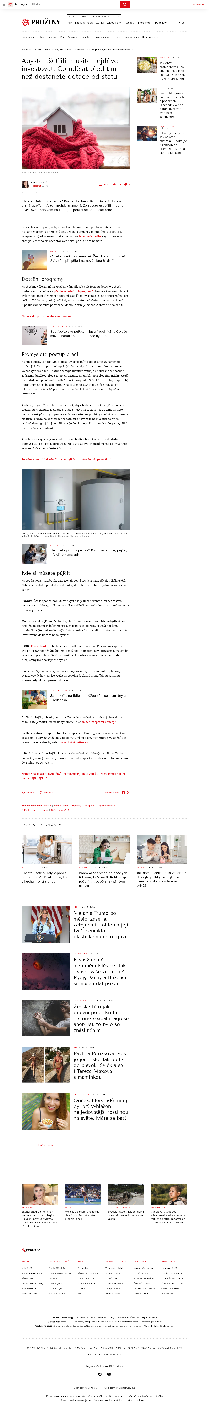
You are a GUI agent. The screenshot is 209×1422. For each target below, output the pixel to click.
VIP (69, 22)
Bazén (63, 1322)
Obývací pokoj (101, 37)
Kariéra (42, 1348)
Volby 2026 (27, 1268)
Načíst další (46, 1145)
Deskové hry (126, 1326)
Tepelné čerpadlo (106, 805)
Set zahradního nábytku (129, 1322)
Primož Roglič (56, 1288)
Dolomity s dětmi (142, 1293)
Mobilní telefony (63, 1326)
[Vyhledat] (125, 4)
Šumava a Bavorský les (144, 1278)
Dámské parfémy (98, 1326)
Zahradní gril (148, 1322)
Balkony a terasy (151, 37)
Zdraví (100, 22)
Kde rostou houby (106, 1317)
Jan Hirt (53, 1278)
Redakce (56, 1348)
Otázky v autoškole (170, 1288)
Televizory (138, 1326)
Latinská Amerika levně (144, 1288)
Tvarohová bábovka (114, 1283)
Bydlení (55, 251)
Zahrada (52, 37)
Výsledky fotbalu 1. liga (88, 1273)
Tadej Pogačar (55, 1283)
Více (182, 22)
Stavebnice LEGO (81, 1326)
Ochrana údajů (74, 1348)
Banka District (61, 805)
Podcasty (161, 22)
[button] (76, 128)
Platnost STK (167, 1293)
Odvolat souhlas (170, 1348)
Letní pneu (113, 1326)
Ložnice (117, 37)
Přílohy (164, 58)
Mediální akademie (100, 1348)
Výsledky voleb (28, 1278)
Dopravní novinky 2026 (172, 1278)
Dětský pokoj (131, 37)
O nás (31, 1348)
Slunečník (101, 1322)
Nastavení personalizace (105, 1355)
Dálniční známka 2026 (171, 1273)
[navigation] (4, 4)
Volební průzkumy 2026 (32, 1273)
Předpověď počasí (87, 1317)
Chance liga (83, 1268)
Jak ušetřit (64, 810)
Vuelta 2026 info (57, 1268)
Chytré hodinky (151, 1326)
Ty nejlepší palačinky (114, 1268)
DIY (62, 37)
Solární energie (29, 810)
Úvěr (53, 810)
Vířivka (158, 1322)
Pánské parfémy (167, 1326)
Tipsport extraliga (86, 1278)
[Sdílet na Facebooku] (123, 792)
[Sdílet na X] (128, 792)
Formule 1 (82, 1288)
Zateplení (89, 805)
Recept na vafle (112, 1288)
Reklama (133, 1348)
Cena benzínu (122, 1317)
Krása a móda (84, 22)
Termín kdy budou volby (32, 1283)
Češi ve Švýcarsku (142, 1283)
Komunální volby (29, 1293)
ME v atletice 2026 (86, 1283)
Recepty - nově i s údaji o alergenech (94, 16)
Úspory (44, 810)
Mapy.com (73, 1317)
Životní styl (114, 22)
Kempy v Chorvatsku (143, 1268)
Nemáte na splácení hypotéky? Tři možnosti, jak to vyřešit (60, 774)
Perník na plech (112, 1293)
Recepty (130, 22)
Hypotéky (76, 805)
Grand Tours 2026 (57, 1293)
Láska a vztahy (168, 126)
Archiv (120, 1348)
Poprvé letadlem (141, 1273)
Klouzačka (112, 1322)
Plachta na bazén (75, 1322)
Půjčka (47, 805)
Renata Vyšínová (42, 182)
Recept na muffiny (114, 1273)
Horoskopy (145, 22)
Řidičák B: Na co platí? (172, 1283)
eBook (106, 184)
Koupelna (85, 37)
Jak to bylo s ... (84, 1000)
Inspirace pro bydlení (33, 37)
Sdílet (119, 184)
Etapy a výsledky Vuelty (60, 1273)
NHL (80, 1293)
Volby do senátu (29, 1288)
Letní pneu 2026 (169, 1268)
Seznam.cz (198, 4)
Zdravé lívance (112, 1278)
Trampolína (90, 1322)
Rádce (54, 545)
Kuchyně (72, 37)
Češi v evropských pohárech (143, 1317)
